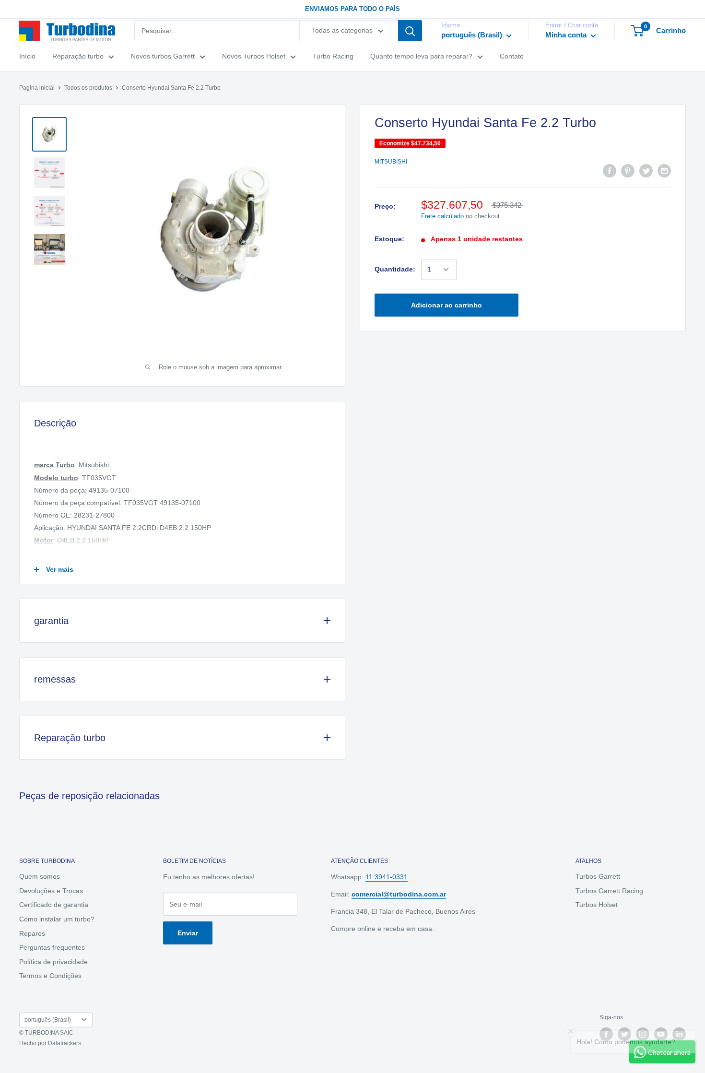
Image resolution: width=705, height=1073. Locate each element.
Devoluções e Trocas (51, 891)
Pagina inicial (37, 87)
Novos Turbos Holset (253, 56)
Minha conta (566, 35)
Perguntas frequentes (52, 947)
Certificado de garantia (53, 904)
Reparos (32, 933)
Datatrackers (64, 1043)
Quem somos (39, 876)
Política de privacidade (53, 962)
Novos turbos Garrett (163, 56)
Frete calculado (442, 216)
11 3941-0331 (386, 877)
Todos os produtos (88, 87)
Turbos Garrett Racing (609, 891)
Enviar (187, 933)
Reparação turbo (78, 56)
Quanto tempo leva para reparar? (421, 56)
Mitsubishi (391, 162)
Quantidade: (395, 269)
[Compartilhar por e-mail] (664, 170)
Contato (512, 56)
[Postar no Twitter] (646, 170)
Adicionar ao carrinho (446, 305)
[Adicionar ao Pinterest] (627, 170)
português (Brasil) (47, 1019)
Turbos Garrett (598, 876)
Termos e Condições (50, 975)
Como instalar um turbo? (56, 919)
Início (27, 56)
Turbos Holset (597, 904)
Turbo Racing (333, 56)
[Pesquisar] (410, 30)
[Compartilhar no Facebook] (609, 170)
